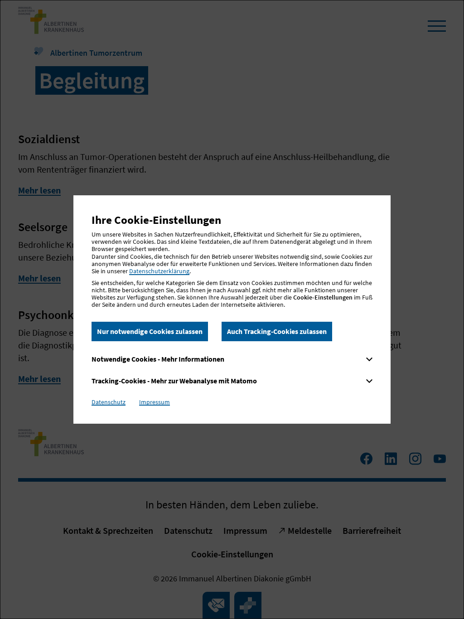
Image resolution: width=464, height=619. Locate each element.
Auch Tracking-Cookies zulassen (277, 331)
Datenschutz (109, 402)
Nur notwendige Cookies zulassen (150, 331)
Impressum (154, 402)
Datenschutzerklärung (159, 271)
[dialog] (232, 309)
